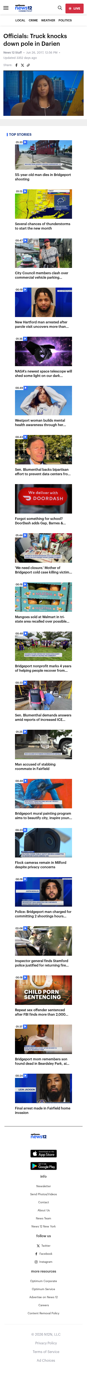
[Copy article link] (28, 65)
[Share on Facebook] (16, 65)
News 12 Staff (12, 52)
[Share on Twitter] (22, 65)
